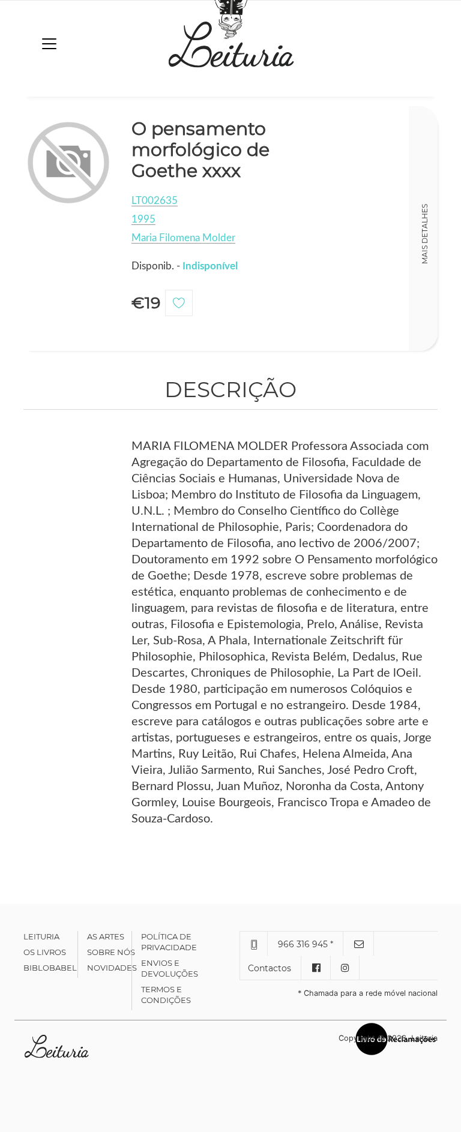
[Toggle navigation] (49, 43)
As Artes (105, 936)
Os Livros (44, 952)
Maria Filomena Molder (183, 238)
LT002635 (154, 201)
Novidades (112, 967)
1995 (143, 219)
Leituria (41, 936)
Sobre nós (111, 952)
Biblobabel (50, 967)
